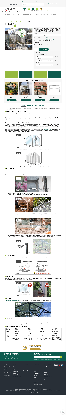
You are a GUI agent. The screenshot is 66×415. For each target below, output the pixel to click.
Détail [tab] (23, 105)
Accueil (6, 21)
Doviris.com (58, 390)
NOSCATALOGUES (25, 11)
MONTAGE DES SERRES (33, 11)
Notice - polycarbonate (50, 39)
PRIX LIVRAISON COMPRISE (29, 11)
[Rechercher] (43, 4)
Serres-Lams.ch (43, 390)
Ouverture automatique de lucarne (42, 54)
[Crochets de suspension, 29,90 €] (11, 91)
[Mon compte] (45, 10)
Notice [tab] (36, 105)
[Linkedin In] (17, 357)
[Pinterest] (54, 5)
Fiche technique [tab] (30, 105)
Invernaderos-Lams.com (51, 390)
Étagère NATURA (39, 58)
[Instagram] (56, 5)
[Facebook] (50, 5)
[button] (44, 49)
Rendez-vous (54, 75)
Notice (47, 37)
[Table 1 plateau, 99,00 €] (54, 91)
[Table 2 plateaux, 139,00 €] (40, 91)
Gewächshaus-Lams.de (30, 390)
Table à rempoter (39, 62)
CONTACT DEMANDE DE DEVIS (37, 11)
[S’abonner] (61, 357)
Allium (21, 21)
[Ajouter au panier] (57, 56)
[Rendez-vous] (54, 73)
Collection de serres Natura (14, 21)
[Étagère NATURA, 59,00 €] (26, 91)
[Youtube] (52, 5)
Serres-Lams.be (37, 390)
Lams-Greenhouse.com (21, 390)
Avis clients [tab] (41, 105)
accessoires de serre (47, 129)
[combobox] (31, 4)
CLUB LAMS (41, 11)
